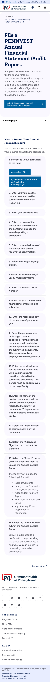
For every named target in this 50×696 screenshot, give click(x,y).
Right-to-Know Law (11, 659)
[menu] (45, 7)
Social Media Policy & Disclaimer (14, 678)
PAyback (6, 638)
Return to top (38, 566)
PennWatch (7, 655)
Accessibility (7, 674)
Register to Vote (9, 619)
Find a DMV (7, 624)
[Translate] (32, 7)
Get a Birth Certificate (12, 628)
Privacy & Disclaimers (22, 674)
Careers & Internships (12, 650)
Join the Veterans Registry (13, 633)
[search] (39, 7)
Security (24, 676)
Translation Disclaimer (10, 676)
